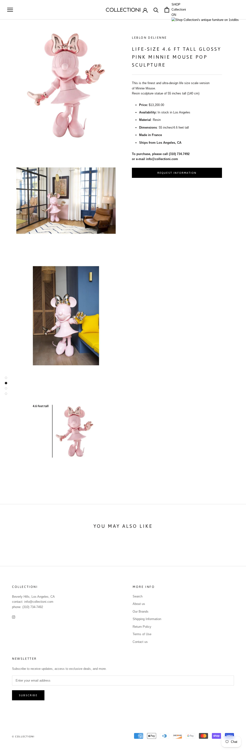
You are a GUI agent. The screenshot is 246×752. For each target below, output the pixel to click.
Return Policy (142, 626)
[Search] (156, 9)
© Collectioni (23, 736)
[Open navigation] (10, 10)
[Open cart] (167, 9)
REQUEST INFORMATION (177, 172)
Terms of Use (142, 634)
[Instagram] (13, 616)
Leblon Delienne (149, 37)
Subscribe (28, 695)
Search (137, 596)
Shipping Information (147, 619)
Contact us (140, 642)
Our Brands (140, 611)
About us (139, 604)
